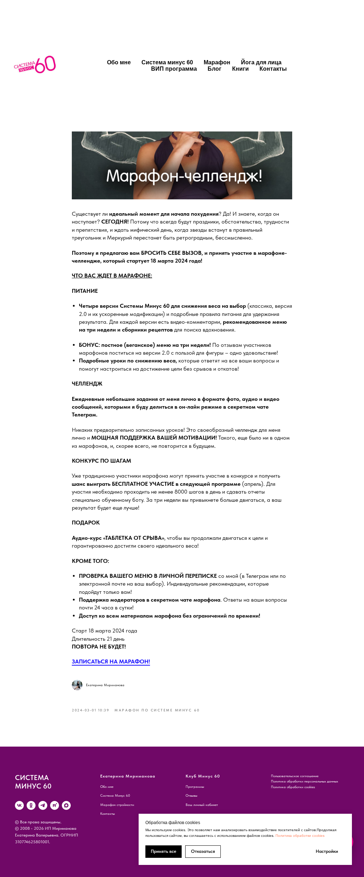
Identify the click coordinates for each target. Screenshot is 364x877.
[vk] (19, 805)
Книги (240, 69)
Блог (214, 69)
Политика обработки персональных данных (304, 781)
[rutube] (54, 805)
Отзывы (191, 795)
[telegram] (42, 805)
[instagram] (334, 65)
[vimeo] (349, 65)
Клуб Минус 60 (203, 776)
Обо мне (119, 62)
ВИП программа (174, 69)
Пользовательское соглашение (294, 776)
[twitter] (318, 65)
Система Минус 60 (115, 795)
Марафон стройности (117, 804)
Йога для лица (261, 62)
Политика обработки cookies (300, 836)
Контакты (273, 69)
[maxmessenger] (66, 805)
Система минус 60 (167, 62)
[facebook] (303, 65)
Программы (195, 786)
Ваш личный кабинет (202, 804)
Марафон (217, 62)
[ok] (31, 805)
